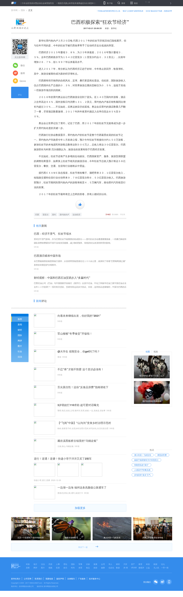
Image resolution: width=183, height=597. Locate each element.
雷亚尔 (45, 214)
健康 (103, 567)
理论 (65, 564)
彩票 (58, 567)
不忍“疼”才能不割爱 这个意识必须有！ (80, 369)
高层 (50, 564)
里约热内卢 (64, 214)
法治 (20, 356)
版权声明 (60, 578)
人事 (58, 564)
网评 (20, 340)
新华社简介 (15, 578)
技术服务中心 (94, 578)
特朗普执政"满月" (141, 464)
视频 (50, 567)
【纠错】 (108, 214)
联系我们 (38, 578)
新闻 (20, 324)
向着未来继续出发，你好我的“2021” (79, 316)
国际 (23, 10)
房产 (133, 564)
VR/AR (134, 567)
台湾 (103, 564)
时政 (28, 564)
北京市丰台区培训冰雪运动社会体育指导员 (25, 3)
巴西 (37, 214)
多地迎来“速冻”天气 (142, 474)
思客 (28, 567)
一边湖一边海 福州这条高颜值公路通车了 (82, 487)
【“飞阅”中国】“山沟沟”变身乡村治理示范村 (84, 423)
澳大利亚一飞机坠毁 (142, 455)
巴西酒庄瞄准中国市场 (47, 255)
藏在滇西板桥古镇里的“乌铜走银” (77, 441)
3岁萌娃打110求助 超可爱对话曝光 (78, 405)
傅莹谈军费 (162, 455)
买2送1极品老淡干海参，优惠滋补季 (159, 11)
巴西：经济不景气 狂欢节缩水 (52, 233)
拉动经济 (76, 214)
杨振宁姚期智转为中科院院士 (146, 460)
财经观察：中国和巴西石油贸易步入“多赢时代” (62, 277)
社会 (20, 351)
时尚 (73, 567)
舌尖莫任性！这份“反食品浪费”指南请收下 (82, 387)
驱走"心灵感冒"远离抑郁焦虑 (133, 11)
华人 (110, 564)
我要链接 (49, 578)
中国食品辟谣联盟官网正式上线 (109, 11)
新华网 (14, 10)
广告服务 (82, 578)
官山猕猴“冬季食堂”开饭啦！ (74, 333)
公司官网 (27, 578)
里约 (54, 214)
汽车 (125, 564)
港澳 (95, 564)
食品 (88, 567)
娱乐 (65, 567)
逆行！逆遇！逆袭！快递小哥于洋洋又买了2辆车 (63, 458)
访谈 (88, 564)
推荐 (20, 319)
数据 (118, 567)
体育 (80, 567)
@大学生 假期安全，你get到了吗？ (78, 351)
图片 (20, 345)
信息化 (111, 567)
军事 (80, 564)
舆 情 (126, 567)
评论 (20, 94)
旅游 (95, 567)
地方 (35, 564)
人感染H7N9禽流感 (142, 469)
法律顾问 (71, 578)
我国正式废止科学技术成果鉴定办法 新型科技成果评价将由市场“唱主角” (77, 3)
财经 (20, 329)
